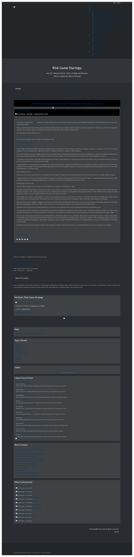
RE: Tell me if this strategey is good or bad (26, 422)
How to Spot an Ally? (21, 519)
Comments (19, 252)
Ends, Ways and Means (22, 468)
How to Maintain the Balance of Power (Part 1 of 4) (29, 449)
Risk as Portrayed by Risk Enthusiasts (25, 463)
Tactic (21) (18, 361)
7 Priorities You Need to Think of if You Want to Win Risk (30, 458)
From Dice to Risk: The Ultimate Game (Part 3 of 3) (28, 473)
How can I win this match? (22, 399)
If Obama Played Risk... (22, 493)
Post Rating (22, 234)
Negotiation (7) (19, 348)
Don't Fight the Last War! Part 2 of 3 (25, 490)
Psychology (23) (20, 352)
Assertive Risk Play (20, 470)
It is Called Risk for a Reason (23, 451)
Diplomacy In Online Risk (22, 393)
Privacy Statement (46, 552)
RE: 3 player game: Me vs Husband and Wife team (28, 427)
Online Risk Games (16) (21, 350)
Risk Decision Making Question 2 (26, 145)
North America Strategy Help (23, 416)
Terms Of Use (36, 552)
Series (30, 111)
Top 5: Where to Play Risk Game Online (26, 456)
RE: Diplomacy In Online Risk (23, 382)
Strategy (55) (19, 359)
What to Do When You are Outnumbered (26, 466)
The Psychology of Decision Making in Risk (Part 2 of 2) (67, 103)
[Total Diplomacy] (19, 7)
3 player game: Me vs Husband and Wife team (27, 433)
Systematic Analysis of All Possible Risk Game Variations (30, 454)
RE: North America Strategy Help (24, 410)
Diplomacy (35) (19, 346)
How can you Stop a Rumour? (23, 512)
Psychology (18, 111)
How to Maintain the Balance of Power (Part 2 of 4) (29, 508)
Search (118, 3)
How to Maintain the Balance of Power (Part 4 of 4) (29, 461)
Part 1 (35, 122)
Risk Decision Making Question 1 (26, 142)
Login (114, 3)
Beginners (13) (19, 344)
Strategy (24, 111)
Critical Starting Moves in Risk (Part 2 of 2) (26, 475)
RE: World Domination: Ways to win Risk (26, 388)
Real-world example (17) (22, 354)
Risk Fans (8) (19, 355)
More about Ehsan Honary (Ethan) (67, 290)
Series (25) (18, 357)
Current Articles (67, 95)
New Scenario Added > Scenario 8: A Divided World (29, 333)
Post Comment (21, 263)
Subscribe (67, 322)
